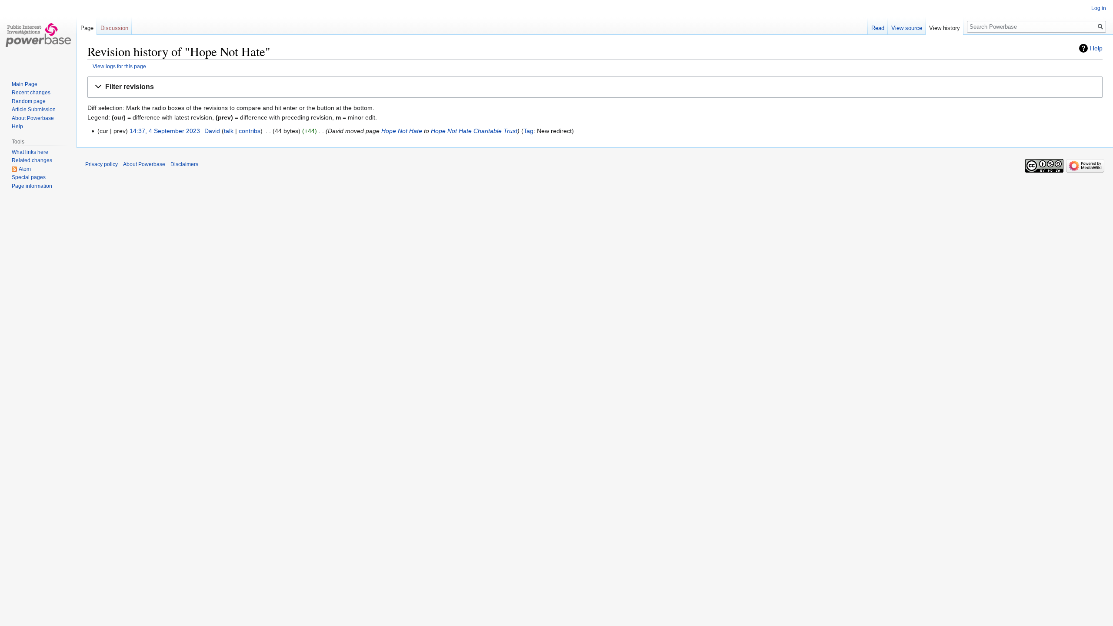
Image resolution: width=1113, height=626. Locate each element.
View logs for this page (119, 66)
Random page (29, 101)
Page (86, 28)
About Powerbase (33, 118)
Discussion (114, 28)
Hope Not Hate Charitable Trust (474, 130)
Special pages (29, 177)
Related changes (32, 160)
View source (906, 28)
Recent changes (31, 93)
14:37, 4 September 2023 (165, 130)
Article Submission (34, 110)
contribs (249, 130)
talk (228, 130)
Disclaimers (184, 164)
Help (1096, 48)
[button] (595, 87)
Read (877, 28)
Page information (32, 186)
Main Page (24, 84)
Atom (25, 169)
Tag (528, 130)
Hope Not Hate (401, 130)
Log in (1098, 8)
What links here (30, 152)
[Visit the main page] (38, 35)
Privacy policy (101, 164)
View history (944, 28)
